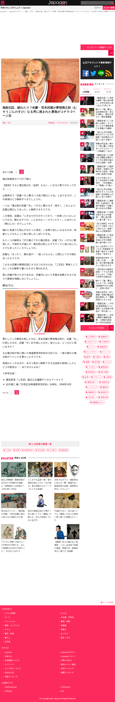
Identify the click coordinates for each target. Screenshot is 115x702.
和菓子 (63, 629)
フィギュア (92, 387)
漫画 (87, 362)
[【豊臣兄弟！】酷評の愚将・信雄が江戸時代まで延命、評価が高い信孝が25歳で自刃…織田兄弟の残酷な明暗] (87, 170)
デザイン (97, 377)
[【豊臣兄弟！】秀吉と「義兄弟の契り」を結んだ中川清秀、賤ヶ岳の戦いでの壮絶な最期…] (87, 238)
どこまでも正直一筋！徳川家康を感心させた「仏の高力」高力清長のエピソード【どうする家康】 (39, 484)
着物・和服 (65, 621)
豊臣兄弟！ (91, 382)
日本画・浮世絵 (67, 617)
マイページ (9, 664)
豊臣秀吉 (105, 382)
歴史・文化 (29, 11)
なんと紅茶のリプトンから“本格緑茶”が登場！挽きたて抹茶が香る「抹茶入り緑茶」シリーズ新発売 (104, 251)
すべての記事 (10, 613)
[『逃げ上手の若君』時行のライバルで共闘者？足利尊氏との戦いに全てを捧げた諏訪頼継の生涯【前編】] (87, 135)
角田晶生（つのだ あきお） (58, 122)
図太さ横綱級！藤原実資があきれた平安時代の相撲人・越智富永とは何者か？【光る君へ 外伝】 (13, 484)
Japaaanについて (68, 656)
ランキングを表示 (96, 327)
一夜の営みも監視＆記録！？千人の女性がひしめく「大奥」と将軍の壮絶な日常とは (104, 274)
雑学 (88, 356)
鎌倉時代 (92, 392)
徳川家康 (104, 372)
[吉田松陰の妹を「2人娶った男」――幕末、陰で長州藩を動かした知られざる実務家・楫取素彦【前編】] (87, 261)
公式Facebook (86, 73)
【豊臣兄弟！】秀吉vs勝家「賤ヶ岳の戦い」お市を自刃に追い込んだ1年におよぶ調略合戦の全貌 (104, 102)
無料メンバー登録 (68, 664)
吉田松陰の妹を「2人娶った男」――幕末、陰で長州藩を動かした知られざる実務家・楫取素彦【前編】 (104, 264)
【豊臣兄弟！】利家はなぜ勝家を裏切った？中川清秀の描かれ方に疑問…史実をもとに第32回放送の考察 (105, 161)
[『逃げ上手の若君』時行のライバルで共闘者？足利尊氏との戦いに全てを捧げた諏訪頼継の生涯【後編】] (87, 192)
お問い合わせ (66, 660)
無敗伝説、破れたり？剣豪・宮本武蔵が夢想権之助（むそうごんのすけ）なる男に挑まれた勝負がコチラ (75, 11)
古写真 (7, 641)
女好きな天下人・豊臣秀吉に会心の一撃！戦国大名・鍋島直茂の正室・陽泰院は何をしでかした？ (66, 484)
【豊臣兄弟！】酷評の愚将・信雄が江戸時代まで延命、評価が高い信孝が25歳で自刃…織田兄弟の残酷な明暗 (105, 172)
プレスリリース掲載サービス (99, 47)
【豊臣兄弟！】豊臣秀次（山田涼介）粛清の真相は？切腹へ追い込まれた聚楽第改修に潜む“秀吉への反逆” (104, 206)
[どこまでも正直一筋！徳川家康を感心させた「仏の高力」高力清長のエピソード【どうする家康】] (40, 470)
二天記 (8, 450)
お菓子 (98, 356)
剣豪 (17, 450)
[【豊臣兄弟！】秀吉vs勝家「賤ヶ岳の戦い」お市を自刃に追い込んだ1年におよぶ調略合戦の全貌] (87, 101)
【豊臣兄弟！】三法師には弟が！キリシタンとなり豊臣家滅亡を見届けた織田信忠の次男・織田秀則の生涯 (104, 127)
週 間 (97, 90)
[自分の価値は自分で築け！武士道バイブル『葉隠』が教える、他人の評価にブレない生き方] (40, 501)
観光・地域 (9, 633)
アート (7, 617)
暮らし (7, 637)
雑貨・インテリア (12, 625)
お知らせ (8, 656)
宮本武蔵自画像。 (40, 333)
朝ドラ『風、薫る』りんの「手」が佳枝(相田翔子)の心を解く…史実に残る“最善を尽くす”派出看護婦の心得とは (104, 286)
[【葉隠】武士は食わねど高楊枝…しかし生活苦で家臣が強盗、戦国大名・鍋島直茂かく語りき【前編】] (66, 532)
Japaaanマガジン (16, 11)
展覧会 (105, 387)
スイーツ (106, 351)
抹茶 (86, 377)
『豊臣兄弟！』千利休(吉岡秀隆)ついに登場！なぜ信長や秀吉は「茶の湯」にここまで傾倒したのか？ (104, 309)
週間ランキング (67, 672)
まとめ (63, 613)
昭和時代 (104, 392)
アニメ (92, 346)
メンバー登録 (108, 7)
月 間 (108, 90)
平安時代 (105, 341)
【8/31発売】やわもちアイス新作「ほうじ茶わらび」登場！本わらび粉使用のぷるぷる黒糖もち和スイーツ (105, 229)
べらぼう (92, 367)
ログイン (98, 7)
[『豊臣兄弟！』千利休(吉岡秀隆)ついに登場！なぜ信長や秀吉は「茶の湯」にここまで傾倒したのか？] (87, 307)
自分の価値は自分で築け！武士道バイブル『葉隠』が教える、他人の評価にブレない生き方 (39, 515)
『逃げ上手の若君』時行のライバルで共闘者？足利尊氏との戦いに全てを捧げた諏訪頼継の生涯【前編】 (104, 138)
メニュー (2, 3)
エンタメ (64, 633)
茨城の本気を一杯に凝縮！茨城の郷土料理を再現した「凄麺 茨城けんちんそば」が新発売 (104, 297)
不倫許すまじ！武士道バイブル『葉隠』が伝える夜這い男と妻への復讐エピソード (66, 515)
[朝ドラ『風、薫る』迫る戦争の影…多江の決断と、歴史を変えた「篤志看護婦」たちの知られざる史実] (87, 112)
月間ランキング (11, 676)
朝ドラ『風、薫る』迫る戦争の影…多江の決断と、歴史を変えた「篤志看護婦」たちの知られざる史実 (104, 115)
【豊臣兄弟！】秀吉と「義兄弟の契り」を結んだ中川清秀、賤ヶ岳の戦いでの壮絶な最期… (104, 239)
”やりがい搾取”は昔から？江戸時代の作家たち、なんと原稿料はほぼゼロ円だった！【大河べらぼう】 (13, 546)
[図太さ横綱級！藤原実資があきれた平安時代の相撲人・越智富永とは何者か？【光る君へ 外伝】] (13, 470)
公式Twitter (93, 73)
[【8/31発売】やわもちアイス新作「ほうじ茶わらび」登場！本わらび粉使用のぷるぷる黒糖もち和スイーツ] (87, 227)
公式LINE (101, 73)
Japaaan (57, 2)
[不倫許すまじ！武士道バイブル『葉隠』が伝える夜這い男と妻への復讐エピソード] (66, 501)
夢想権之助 (28, 450)
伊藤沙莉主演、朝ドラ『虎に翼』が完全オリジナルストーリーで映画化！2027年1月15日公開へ (105, 148)
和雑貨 (63, 625)
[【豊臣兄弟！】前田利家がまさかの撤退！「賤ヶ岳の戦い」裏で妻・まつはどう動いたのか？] (87, 215)
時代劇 (97, 362)
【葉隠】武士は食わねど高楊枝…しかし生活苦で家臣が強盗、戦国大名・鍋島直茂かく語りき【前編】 (66, 546)
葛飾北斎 (104, 397)
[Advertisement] (40, 36)
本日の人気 (9, 672)
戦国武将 (103, 346)
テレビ (108, 362)
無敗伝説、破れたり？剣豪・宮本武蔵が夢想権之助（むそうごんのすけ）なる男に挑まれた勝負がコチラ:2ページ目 (40, 111)
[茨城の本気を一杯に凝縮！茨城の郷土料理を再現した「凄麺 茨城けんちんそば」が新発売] (87, 295)
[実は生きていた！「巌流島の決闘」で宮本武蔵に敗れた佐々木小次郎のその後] (13, 501)
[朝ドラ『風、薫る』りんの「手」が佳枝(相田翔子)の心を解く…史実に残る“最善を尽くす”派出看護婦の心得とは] (87, 284)
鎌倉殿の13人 (98, 402)
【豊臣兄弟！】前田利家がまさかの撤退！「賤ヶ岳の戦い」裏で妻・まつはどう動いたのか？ (104, 217)
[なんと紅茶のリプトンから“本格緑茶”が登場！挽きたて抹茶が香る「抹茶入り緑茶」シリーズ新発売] (87, 249)
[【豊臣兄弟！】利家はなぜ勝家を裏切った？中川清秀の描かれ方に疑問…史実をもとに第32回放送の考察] (87, 158)
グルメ (7, 629)
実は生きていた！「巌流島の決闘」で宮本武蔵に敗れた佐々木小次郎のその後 (13, 513)
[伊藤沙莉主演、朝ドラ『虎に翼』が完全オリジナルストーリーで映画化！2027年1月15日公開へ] (87, 147)
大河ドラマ (91, 341)
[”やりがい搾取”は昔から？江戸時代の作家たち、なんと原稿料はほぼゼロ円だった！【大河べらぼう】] (13, 532)
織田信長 (104, 367)
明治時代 (92, 372)
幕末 (108, 356)
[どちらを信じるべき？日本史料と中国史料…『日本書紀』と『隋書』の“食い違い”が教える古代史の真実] (87, 181)
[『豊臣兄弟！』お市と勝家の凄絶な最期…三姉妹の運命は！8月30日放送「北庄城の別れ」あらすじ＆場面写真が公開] (87, 318)
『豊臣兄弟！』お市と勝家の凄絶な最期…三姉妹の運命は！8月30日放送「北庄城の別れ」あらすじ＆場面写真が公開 (104, 322)
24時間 (86, 90)
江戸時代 (53, 450)
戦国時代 (104, 336)
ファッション (10, 621)
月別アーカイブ (67, 668)
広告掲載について (12, 660)
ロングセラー (91, 351)
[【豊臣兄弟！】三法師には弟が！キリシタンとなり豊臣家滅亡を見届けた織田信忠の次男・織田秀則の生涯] (87, 124)
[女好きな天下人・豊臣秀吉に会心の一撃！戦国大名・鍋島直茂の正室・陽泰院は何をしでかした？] (66, 470)
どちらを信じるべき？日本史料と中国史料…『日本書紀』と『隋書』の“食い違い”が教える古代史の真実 (104, 184)
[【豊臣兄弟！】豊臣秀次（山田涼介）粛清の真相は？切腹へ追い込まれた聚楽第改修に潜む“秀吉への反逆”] (87, 204)
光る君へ (92, 397)
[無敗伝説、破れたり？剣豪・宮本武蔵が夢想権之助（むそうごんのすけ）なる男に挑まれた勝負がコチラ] (40, 80)
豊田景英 (64, 450)
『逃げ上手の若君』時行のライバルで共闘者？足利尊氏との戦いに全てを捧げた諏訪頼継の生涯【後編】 (104, 195)
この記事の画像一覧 (41, 443)
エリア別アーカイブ (13, 668)
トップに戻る (108, 602)
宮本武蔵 (41, 450)
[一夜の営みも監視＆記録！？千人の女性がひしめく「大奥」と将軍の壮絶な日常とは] (87, 272)
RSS (108, 73)
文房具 (108, 377)
